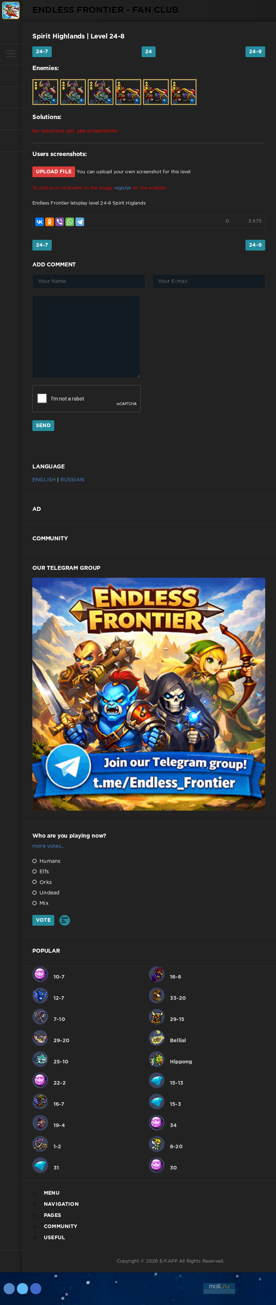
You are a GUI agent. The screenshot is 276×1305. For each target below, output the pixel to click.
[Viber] (59, 222)
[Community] (11, 97)
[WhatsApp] (69, 222)
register (122, 188)
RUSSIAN (72, 480)
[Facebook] (35, 1288)
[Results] (64, 920)
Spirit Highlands (58, 37)
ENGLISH (44, 480)
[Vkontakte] (9, 1288)
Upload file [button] (54, 172)
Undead (48, 893)
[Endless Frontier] (11, 11)
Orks (45, 882)
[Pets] (11, 75)
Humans (49, 861)
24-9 (255, 52)
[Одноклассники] (49, 222)
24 (148, 52)
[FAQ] (11, 140)
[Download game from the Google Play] (11, 118)
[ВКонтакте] (39, 222)
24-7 (42, 52)
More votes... (48, 846)
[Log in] (11, 32)
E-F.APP (169, 1261)
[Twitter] (22, 1288)
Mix (43, 903)
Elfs (43, 872)
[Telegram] (79, 222)
